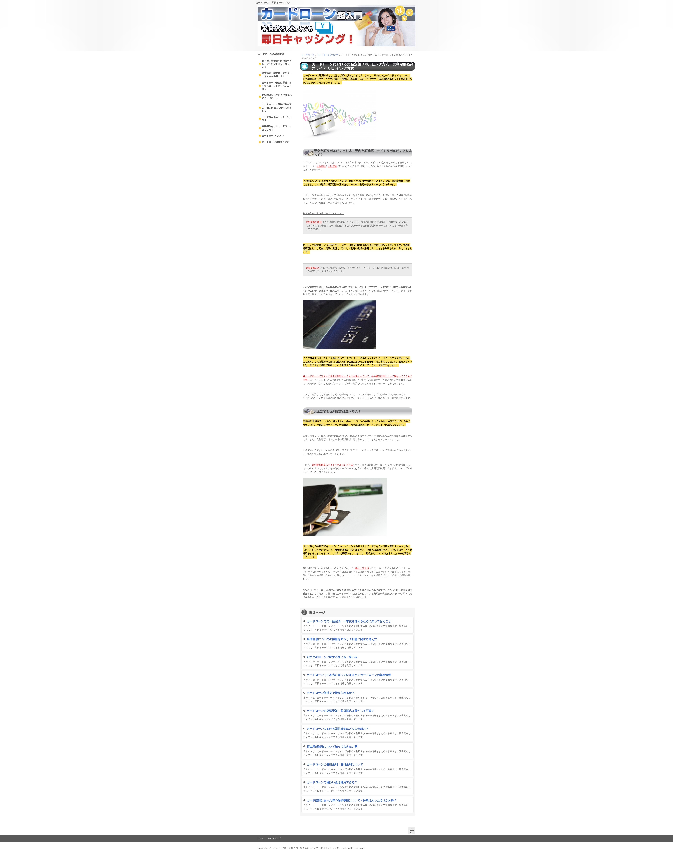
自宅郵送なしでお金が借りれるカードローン (277, 97)
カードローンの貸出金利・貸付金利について (335, 764)
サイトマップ (274, 838)
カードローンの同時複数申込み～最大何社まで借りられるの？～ (277, 107)
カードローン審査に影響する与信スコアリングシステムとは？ (277, 85)
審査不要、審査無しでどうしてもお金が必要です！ (277, 75)
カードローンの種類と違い (275, 142)
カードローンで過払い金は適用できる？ (332, 782)
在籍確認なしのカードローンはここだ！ (277, 128)
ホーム (261, 838)
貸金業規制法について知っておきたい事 (332, 746)
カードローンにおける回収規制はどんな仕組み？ (338, 728)
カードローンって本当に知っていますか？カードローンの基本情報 (349, 674)
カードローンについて (327, 55)
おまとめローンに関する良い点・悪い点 (332, 657)
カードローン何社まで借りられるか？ (331, 692)
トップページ (307, 55)
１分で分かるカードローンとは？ (277, 118)
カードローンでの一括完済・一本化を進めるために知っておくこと (349, 621)
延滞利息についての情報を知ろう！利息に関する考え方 (342, 639)
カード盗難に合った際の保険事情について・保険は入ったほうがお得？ (352, 800)
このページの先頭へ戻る (411, 830)
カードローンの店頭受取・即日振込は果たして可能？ (340, 710)
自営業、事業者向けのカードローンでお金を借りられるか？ (277, 63)
